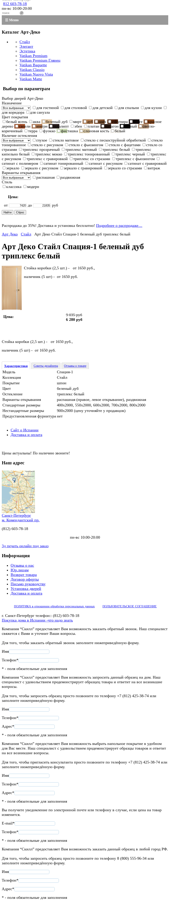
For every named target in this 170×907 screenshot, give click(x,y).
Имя (5, 651)
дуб (90, 121)
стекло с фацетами (125, 145)
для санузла (40, 112)
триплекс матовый (81, 149)
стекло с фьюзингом (86, 145)
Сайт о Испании (25, 430)
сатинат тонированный (63, 163)
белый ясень (16, 121)
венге (138, 121)
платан (93, 126)
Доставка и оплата (26, 434)
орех (102, 121)
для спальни (128, 107)
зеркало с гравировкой (83, 168)
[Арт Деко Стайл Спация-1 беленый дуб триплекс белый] (12, 308)
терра (32, 131)
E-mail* (8, 823)
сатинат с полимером (20, 163)
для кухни (153, 107)
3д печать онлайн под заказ (25, 546)
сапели (25, 126)
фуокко (49, 131)
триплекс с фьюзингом (135, 159)
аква (36, 121)
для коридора (13, 112)
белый (120, 131)
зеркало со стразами (125, 168)
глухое (41, 140)
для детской (103, 107)
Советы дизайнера (46, 365)
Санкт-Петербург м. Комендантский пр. (21, 517)
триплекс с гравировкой (47, 159)
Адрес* (8, 726)
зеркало (12, 168)
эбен (78, 126)
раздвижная (70, 177)
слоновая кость (96, 131)
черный (130, 126)
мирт (77, 121)
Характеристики (16, 366)
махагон (112, 126)
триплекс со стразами (91, 159)
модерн (33, 186)
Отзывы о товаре (75, 365)
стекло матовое (66, 140)
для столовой (75, 107)
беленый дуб (57, 121)
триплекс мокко (48, 154)
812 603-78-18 (15, 4)
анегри (42, 126)
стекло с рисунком (47, 145)
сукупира (120, 121)
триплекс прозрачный (41, 149)
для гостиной (47, 107)
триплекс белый (116, 149)
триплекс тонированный (89, 154)
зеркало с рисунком (41, 168)
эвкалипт (61, 126)
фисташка (69, 131)
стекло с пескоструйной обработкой (115, 140)
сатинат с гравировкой (147, 163)
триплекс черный (130, 154)
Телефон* (10, 660)
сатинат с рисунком (105, 163)
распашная (45, 177)
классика (13, 186)
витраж (154, 168)
